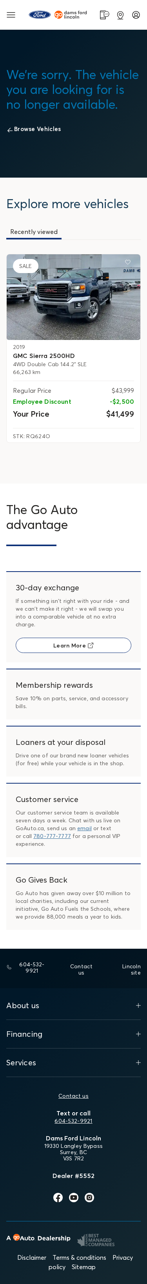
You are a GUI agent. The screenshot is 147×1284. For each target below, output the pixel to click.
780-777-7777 (52, 836)
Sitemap (84, 1267)
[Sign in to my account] (136, 15)
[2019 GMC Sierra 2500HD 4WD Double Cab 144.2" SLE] (73, 297)
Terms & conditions (79, 1257)
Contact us (73, 1095)
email (84, 828)
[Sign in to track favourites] (129, 263)
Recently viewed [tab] (34, 232)
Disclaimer (31, 1257)
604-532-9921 (73, 1120)
